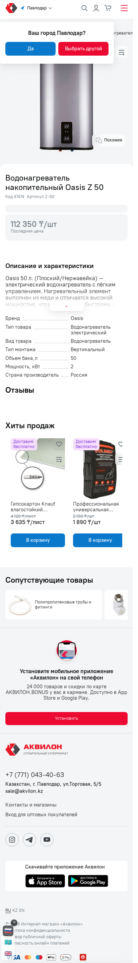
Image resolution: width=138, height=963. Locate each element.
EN (21, 910)
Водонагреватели (117, 33)
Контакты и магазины (31, 805)
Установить (66, 718)
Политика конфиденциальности (37, 930)
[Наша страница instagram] (12, 839)
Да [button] (30, 49)
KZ (15, 910)
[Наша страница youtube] (47, 839)
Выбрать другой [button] (83, 49)
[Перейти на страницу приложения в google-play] (88, 881)
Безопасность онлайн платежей (37, 943)
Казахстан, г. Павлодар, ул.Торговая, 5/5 (53, 784)
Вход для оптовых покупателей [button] (41, 815)
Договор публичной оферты (33, 937)
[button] (122, 52)
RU (8, 910)
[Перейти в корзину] (108, 8)
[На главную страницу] (37, 750)
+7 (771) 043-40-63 (34, 775)
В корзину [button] (37, 540)
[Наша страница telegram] (29, 839)
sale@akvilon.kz (24, 791)
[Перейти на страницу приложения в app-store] (45, 881)
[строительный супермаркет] (11, 8)
